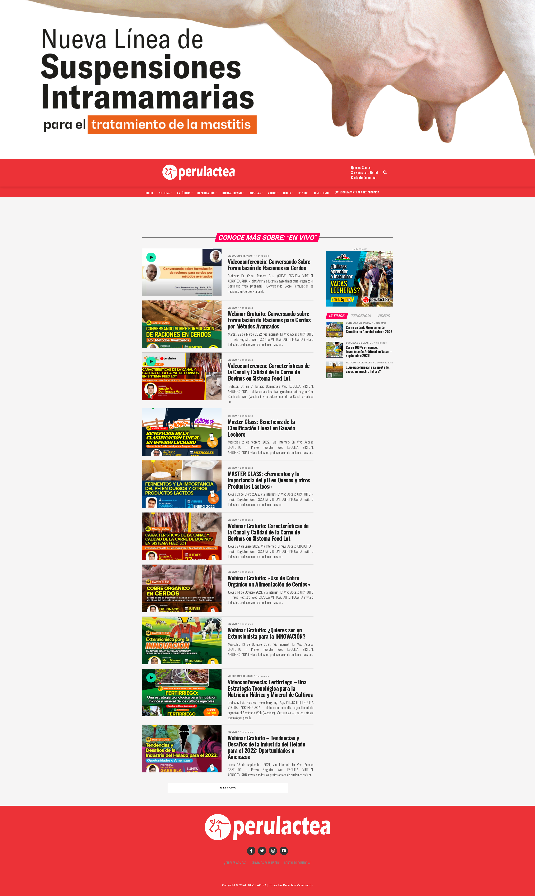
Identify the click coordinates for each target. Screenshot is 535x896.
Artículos (183, 193)
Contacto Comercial (363, 177)
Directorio (321, 193)
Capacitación (206, 193)
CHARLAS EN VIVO (232, 193)
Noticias (164, 193)
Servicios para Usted (364, 172)
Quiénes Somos (361, 167)
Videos (272, 193)
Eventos (303, 193)
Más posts (228, 788)
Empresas (255, 193)
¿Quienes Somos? (235, 862)
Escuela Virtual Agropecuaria (359, 192)
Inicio (149, 193)
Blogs (287, 193)
